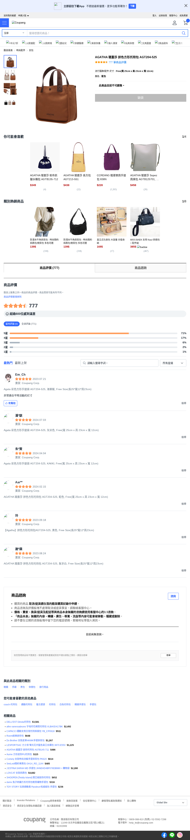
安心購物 (131, 800)
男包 (22, 687)
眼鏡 (6, 687)
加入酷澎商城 (53, 805)
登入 (155, 15)
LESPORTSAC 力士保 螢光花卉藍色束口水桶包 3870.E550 (35, 745)
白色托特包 (65, 704)
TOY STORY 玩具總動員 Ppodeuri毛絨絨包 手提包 (31, 787)
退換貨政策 (72, 800)
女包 (31, 50)
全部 (6, 33)
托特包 (52, 704)
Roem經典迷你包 (15, 736)
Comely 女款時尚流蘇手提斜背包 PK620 (26, 759)
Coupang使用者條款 (50, 800)
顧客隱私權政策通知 (112, 800)
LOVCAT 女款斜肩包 (16, 773)
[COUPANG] (34, 821)
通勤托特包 (26, 704)
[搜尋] (184, 33)
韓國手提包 (80, 704)
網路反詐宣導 (72, 805)
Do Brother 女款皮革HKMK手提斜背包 (25, 740)
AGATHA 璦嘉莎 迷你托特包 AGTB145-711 (27, 749)
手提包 (93, 704)
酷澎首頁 (8, 50)
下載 (132, 6)
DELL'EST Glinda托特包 (18, 722)
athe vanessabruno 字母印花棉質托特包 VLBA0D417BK (34, 726)
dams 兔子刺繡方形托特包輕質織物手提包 (27, 782)
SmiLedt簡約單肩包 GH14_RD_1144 (24, 763)
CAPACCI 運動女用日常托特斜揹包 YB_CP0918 (30, 731)
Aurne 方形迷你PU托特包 (19, 754)
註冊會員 (163, 15)
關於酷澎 (7, 800)
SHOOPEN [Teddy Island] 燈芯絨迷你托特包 (28, 777)
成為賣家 (184, 15)
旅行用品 (43, 687)
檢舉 (168, 655)
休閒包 (32, 687)
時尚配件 (20, 50)
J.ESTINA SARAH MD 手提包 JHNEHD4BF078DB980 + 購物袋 (38, 768)
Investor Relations (26, 800)
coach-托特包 (10, 704)
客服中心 (173, 15)
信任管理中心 (89, 800)
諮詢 (173, 596)
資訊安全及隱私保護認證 (29, 805)
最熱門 (8, 363)
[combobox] (173, 363)
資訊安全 (7, 805)
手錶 (14, 687)
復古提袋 (40, 704)
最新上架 (21, 363)
